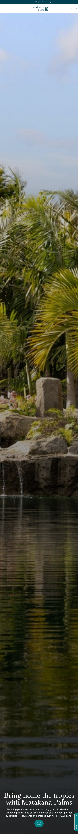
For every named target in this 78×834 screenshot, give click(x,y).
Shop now (39, 823)
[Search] (6, 8)
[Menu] (2, 8)
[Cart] (76, 8)
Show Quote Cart (76, 822)
